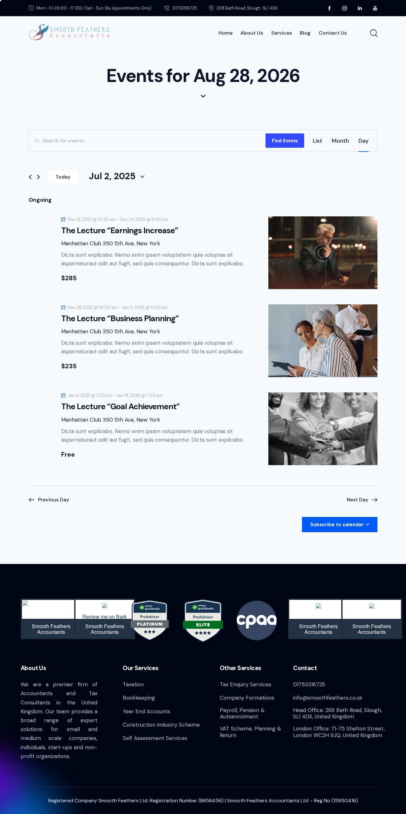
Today (63, 176)
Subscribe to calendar (337, 524)
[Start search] (373, 33)
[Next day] (38, 177)
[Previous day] (30, 177)
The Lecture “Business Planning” (120, 319)
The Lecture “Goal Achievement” (120, 407)
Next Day (357, 499)
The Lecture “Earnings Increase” (119, 231)
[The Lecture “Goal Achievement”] (322, 428)
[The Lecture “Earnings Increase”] (322, 252)
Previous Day (53, 499)
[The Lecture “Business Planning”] (322, 340)
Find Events (285, 140)
